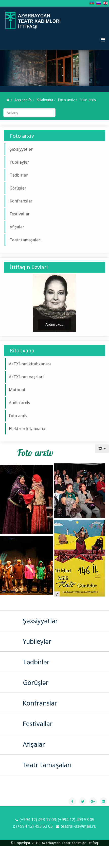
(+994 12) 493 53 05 (34, 826)
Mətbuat (17, 390)
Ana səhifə (23, 99)
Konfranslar (21, 201)
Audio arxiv (19, 402)
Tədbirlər (19, 175)
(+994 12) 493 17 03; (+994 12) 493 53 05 (57, 819)
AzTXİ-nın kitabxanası (30, 364)
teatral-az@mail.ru (78, 826)
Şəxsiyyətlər (21, 149)
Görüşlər (18, 188)
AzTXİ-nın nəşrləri (26, 377)
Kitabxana (45, 99)
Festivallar (20, 214)
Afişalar (17, 227)
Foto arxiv (66, 99)
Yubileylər (19, 162)
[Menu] (103, 39)
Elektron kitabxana (27, 428)
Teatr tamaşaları (26, 240)
